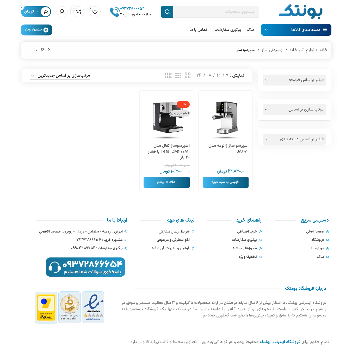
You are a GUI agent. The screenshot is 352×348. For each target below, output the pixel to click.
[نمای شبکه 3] (178, 76)
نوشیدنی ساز (272, 50)
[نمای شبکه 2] (187, 76)
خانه (324, 50)
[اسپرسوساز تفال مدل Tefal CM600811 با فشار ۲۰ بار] (166, 118)
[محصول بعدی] (36, 50)
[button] (226, 182)
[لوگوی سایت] (300, 11)
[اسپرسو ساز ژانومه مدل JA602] (226, 118)
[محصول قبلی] (49, 50)
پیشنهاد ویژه (33, 29)
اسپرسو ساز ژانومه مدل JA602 (228, 149)
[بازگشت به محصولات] (43, 50)
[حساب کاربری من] (62, 12)
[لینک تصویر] (70, 307)
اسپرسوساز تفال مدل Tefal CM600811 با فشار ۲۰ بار (169, 152)
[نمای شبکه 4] (168, 76)
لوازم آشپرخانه (301, 50)
